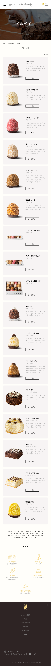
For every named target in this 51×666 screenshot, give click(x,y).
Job (25, 634)
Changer (46, 5)
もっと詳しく (32, 78)
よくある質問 (25, 615)
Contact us (25, 623)
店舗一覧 (25, 626)
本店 (25, 619)
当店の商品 (25, 630)
